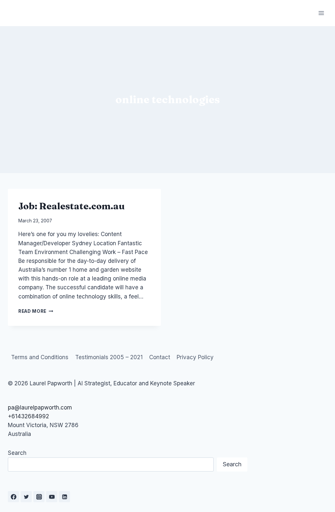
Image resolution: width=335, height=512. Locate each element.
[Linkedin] (64, 496)
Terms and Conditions (39, 357)
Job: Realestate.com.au (71, 206)
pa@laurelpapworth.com (40, 407)
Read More (35, 311)
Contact (159, 357)
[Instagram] (38, 496)
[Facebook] (13, 496)
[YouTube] (51, 496)
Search (17, 453)
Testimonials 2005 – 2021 (109, 357)
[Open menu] (321, 13)
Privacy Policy (195, 357)
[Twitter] (26, 496)
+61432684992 (28, 416)
